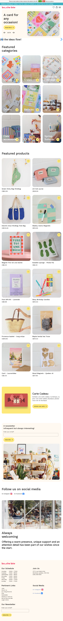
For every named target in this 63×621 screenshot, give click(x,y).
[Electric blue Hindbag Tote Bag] (16, 209)
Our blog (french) (7, 591)
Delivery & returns (7, 596)
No (43, 1)
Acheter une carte (39, 406)
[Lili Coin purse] (46, 172)
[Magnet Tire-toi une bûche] (16, 246)
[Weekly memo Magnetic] (46, 209)
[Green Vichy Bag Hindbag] (16, 172)
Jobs (3, 588)
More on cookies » (50, 1)
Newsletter (5, 595)
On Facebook (18, 493)
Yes (40, 1)
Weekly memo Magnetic (41, 226)
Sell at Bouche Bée (7, 598)
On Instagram (6, 493)
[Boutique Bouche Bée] (9, 7)
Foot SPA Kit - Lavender (11, 299)
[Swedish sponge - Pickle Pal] (46, 246)
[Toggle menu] (59, 7)
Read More (8, 27)
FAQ (3, 593)
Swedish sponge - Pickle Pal (43, 263)
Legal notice (5, 600)
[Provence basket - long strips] (16, 320)
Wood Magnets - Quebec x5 (42, 373)
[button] (5, 32)
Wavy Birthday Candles (41, 299)
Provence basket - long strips (13, 336)
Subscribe (8, 439)
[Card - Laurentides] (16, 357)
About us (4, 590)
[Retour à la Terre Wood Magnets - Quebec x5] (46, 357)
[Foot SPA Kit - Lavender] (16, 283)
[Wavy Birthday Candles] (46, 283)
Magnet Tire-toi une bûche (12, 263)
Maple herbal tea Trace (41, 336)
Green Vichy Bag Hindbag (11, 189)
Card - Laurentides (9, 373)
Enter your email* (8, 431)
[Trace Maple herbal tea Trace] (46, 320)
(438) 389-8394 (37, 574)
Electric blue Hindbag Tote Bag (14, 226)
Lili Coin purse (37, 189)
